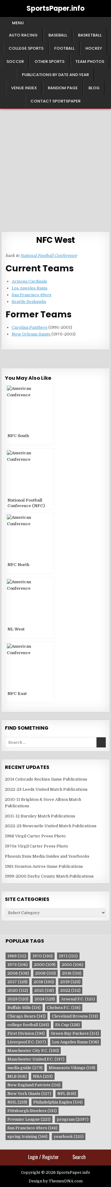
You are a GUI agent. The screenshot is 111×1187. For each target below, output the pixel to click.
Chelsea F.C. (63, 1007)
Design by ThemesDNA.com (56, 1181)
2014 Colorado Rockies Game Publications (46, 779)
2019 (70, 981)
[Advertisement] (55, 167)
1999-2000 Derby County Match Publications (49, 876)
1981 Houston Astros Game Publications (44, 866)
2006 (18, 973)
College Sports (26, 48)
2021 (44, 990)
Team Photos (89, 61)
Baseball (57, 35)
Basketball (90, 35)
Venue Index (24, 88)
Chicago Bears (26, 1016)
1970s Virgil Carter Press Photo (36, 846)
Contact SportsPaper (55, 101)
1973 (17, 964)
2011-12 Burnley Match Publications (40, 816)
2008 (45, 973)
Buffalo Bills (24, 1007)
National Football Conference (48, 255)
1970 (42, 956)
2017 (17, 981)
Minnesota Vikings (72, 1067)
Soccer (15, 61)
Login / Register (43, 1157)
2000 (45, 964)
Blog (94, 88)
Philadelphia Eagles (58, 1102)
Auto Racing (23, 35)
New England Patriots (33, 1085)
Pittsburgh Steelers (32, 1110)
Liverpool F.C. (26, 1042)
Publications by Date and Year (55, 75)
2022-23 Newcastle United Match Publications (51, 826)
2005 (72, 964)
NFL (66, 1093)
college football (28, 1024)
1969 (16, 956)
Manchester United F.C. (35, 1059)
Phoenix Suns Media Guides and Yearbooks (47, 856)
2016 (71, 973)
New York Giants (29, 1093)
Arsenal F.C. (78, 999)
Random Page (63, 88)
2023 (17, 999)
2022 (70, 990)
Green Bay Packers (75, 1033)
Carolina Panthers (29, 327)
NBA (43, 1076)
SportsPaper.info (55, 8)
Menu (18, 23)
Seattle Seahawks (29, 301)
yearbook (69, 1136)
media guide (25, 1067)
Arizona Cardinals (29, 281)
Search (79, 1157)
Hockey (93, 48)
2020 (17, 990)
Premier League (29, 1119)
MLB (17, 1076)
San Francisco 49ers (31, 295)
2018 (44, 981)
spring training (27, 1136)
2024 (45, 999)
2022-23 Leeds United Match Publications (46, 789)
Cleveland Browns (75, 1016)
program (72, 1119)
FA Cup (67, 1024)
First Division (26, 1033)
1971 (68, 956)
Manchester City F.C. (33, 1050)
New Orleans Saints (31, 334)
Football (64, 48)
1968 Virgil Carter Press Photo (35, 836)
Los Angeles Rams (29, 288)
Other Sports (49, 61)
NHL (17, 1102)
